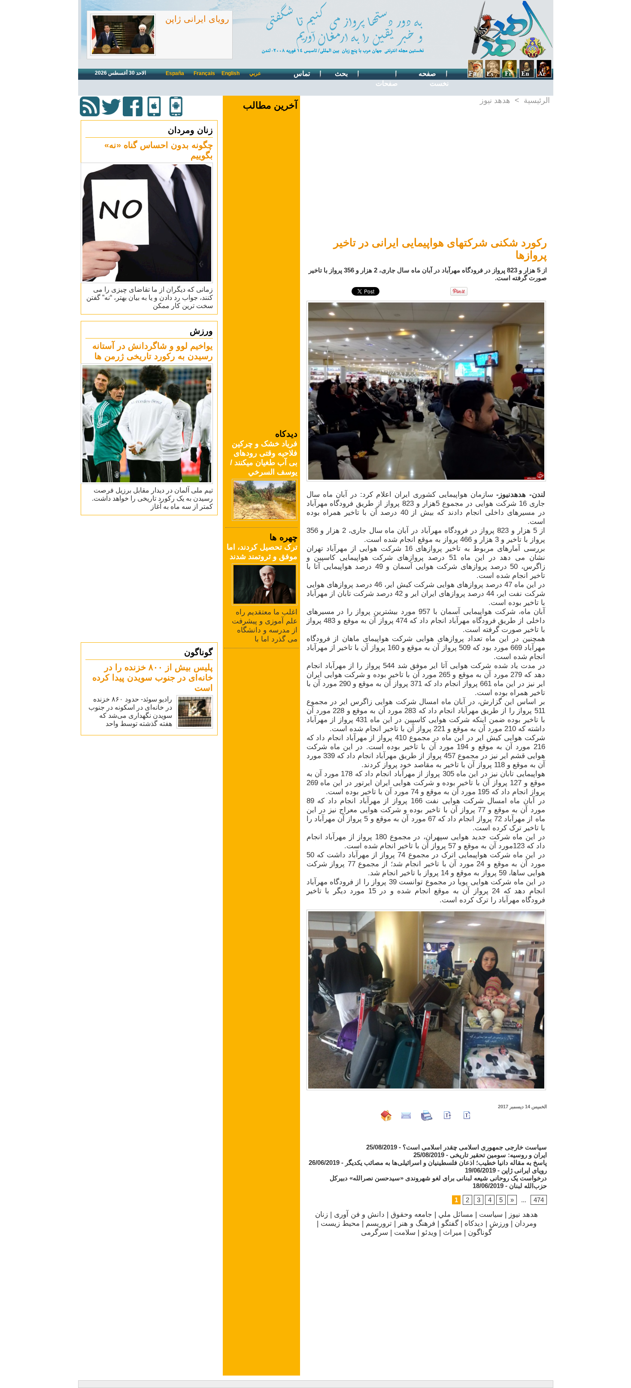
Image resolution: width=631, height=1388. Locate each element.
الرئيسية (537, 100)
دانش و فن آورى (359, 1214)
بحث (342, 73)
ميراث (452, 1232)
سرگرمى (374, 1232)
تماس (303, 73)
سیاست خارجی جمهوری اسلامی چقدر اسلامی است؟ (475, 1147)
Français (204, 73)
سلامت (405, 1232)
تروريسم (379, 1223)
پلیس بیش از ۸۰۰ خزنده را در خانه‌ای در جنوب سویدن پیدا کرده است (152, 677)
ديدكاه (473, 1223)
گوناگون (198, 652)
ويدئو (429, 1232)
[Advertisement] (150, 578)
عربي (255, 73)
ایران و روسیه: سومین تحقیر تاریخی (498, 1154)
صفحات (387, 83)
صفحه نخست (434, 78)
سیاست (491, 1214)
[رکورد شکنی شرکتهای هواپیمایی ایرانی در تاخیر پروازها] (426, 303)
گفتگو (449, 1223)
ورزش (201, 331)
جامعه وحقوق (411, 1214)
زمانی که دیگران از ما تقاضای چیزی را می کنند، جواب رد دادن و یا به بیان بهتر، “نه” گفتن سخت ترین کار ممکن (149, 297)
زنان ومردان (190, 130)
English (230, 73)
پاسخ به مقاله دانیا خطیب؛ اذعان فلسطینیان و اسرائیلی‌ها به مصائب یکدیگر (446, 1162)
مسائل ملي (455, 1214)
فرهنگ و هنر (416, 1223)
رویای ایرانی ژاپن (197, 19)
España (175, 73)
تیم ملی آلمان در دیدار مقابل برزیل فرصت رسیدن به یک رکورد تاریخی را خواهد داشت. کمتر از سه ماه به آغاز (152, 498)
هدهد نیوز (495, 100)
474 (539, 1200)
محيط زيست (340, 1223)
